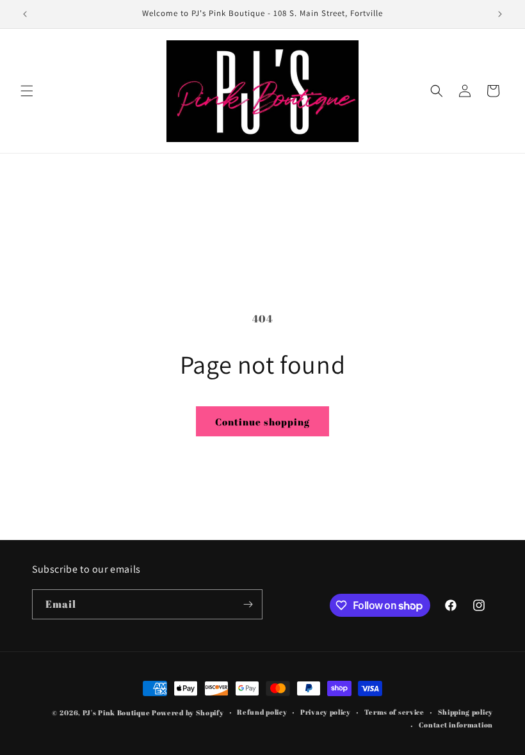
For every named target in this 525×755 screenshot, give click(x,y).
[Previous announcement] (25, 14)
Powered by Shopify (188, 712)
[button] (27, 91)
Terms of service (394, 712)
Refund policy (262, 712)
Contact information (456, 724)
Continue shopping (262, 421)
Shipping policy (466, 712)
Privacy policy (325, 712)
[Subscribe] (248, 604)
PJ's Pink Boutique (117, 712)
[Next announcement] (500, 14)
